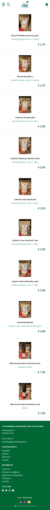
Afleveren (6, 457)
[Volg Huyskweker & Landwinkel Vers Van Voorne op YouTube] (13, 490)
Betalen (5, 453)
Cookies (5, 481)
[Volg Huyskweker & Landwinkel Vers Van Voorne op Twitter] (6, 490)
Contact (5, 460)
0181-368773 (7, 438)
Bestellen (6, 450)
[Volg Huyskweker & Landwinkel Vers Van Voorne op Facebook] (3, 490)
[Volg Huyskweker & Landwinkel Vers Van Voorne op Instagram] (10, 490)
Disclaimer (6, 478)
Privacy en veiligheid (10, 472)
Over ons (6, 469)
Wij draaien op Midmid (25, 506)
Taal (19, 497)
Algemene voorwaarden (12, 475)
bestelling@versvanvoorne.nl (14, 441)
